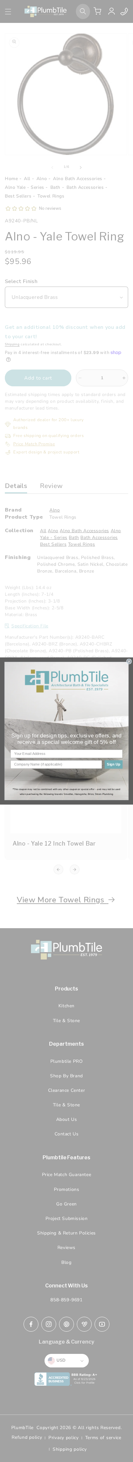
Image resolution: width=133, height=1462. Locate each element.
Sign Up (113, 765)
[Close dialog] (129, 661)
